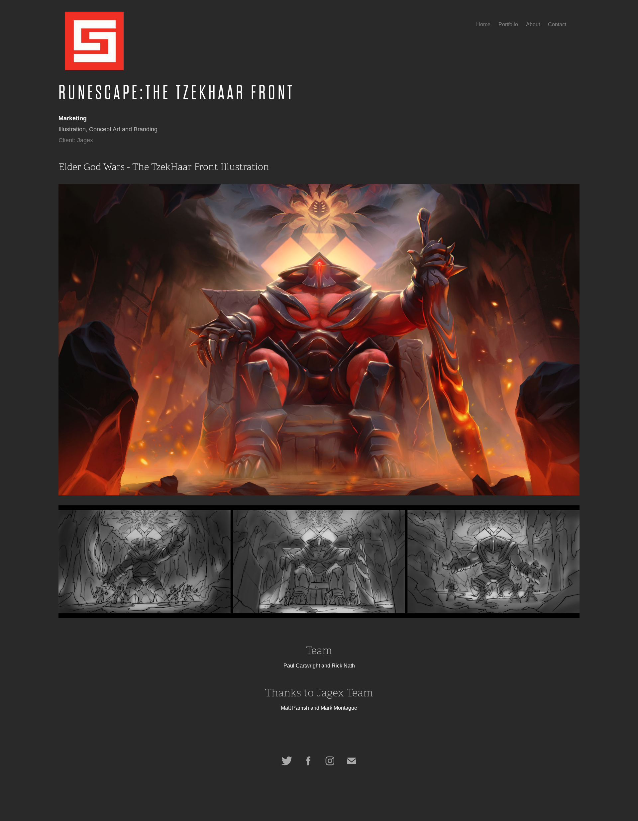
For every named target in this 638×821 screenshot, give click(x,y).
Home (483, 24)
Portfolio (508, 24)
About (533, 24)
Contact (557, 24)
